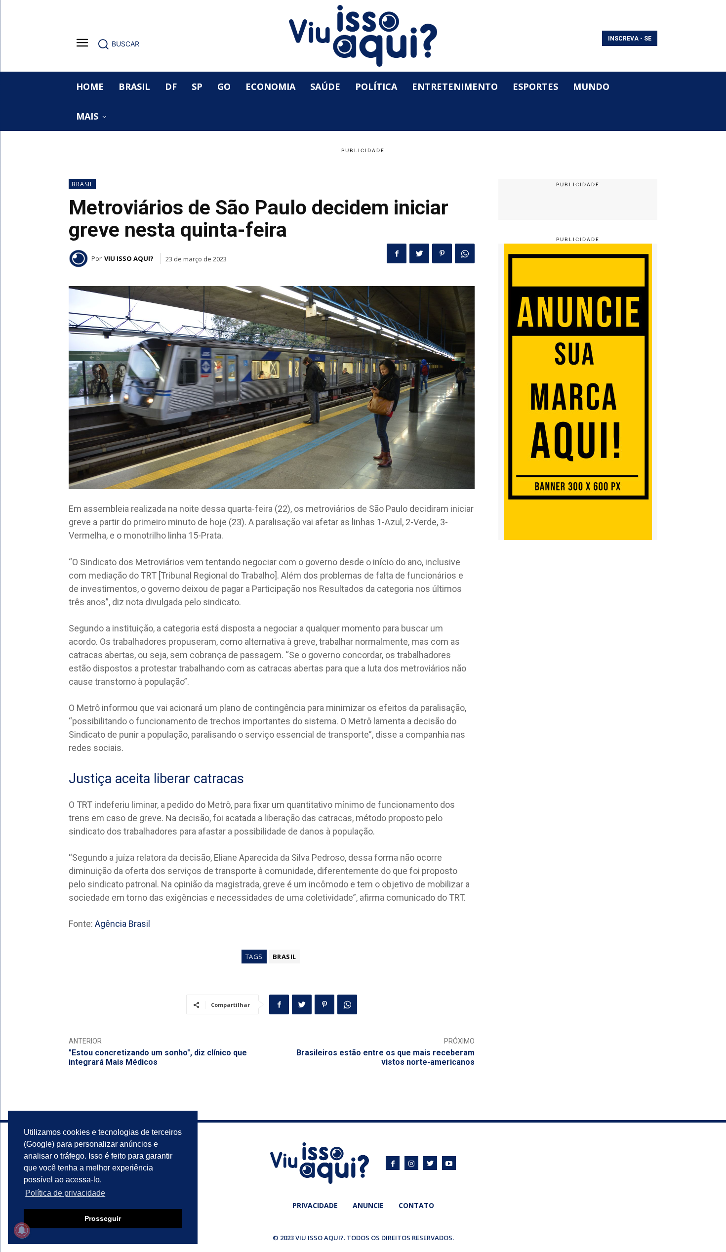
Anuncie (368, 1205)
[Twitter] (419, 253)
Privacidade (315, 1205)
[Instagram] (411, 1163)
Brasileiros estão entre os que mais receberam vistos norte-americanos (385, 1057)
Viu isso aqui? (129, 258)
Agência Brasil (122, 923)
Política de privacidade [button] (65, 1193)
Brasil (82, 184)
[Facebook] (396, 253)
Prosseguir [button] (102, 1218)
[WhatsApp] (465, 253)
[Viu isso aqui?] (80, 258)
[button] (118, 44)
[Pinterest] (442, 253)
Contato (416, 1205)
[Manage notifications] (22, 1230)
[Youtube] (449, 1163)
